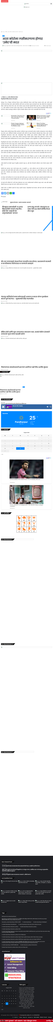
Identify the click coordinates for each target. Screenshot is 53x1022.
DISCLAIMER (36, 1017)
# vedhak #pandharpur (26, 922)
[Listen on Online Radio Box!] (50, 407)
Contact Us (30, 1017)
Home (20, 1017)
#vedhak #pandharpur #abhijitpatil (40, 922)
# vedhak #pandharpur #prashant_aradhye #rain (11, 928)
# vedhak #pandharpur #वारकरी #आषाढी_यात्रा (10, 944)
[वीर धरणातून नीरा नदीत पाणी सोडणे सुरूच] (9, 885)
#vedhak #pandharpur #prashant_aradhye (28, 926)
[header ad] (26, 7)
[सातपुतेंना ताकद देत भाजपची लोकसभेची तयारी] (9, 904)
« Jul (2, 454)
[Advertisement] (26, 20)
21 (34, 445)
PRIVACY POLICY (43, 1017)
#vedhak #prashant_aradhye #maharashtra (28, 944)
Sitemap (50, 1017)
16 (48, 443)
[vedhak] (26, 3)
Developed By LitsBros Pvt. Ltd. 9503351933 (29, 1015)
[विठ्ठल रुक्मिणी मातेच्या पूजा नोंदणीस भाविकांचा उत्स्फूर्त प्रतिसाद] (26, 904)
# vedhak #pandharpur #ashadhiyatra (9, 924)
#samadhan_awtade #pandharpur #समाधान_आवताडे (11, 922)
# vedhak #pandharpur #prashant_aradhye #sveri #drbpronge (14, 934)
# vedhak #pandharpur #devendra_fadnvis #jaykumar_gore (29, 924)
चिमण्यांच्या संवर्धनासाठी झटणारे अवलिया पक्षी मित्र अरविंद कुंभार (10, 391)
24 (5, 448)
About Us (25, 1017)
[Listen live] (3, 406)
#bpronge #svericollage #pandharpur (9, 916)
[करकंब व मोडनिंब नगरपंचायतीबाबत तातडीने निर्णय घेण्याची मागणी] (26, 885)
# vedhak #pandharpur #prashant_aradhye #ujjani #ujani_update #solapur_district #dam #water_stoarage (22, 936)
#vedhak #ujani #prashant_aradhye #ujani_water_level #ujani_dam (15, 947)
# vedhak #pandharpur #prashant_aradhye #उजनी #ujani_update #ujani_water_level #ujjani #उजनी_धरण (21, 939)
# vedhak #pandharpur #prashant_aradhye (10, 926)
